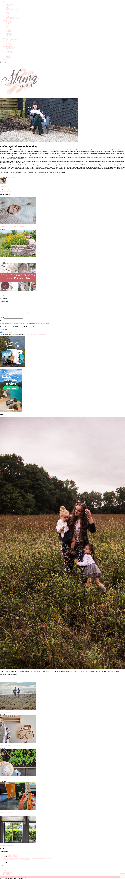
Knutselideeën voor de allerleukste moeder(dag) (14, 293)
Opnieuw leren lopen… (15, 855)
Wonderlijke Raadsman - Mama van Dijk (12, 859)
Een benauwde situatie (5, 712)
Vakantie (8, 43)
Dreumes (8, 8)
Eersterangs (26, 859)
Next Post (9, 191)
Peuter (7, 10)
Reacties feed (6, 873)
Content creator (9, 52)
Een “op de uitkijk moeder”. (7, 845)
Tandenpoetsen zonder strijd (7, 812)
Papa (7, 26)
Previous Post (3, 191)
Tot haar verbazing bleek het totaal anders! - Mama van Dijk (16, 858)
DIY (7, 27)
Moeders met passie (10, 17)
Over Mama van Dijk (11, 47)
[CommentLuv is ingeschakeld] (6, 332)
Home (4, 1)
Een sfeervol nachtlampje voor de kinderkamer (11, 745)
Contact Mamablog (7, 46)
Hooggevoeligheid (10, 16)
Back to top (27, 878)
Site (1, 320)
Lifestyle (5, 20)
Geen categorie (3, 142)
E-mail (2, 317)
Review (7, 55)
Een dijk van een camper (11, 39)
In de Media (11, 48)
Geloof (7, 25)
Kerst (10, 35)
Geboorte (8, 5)
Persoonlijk (8, 22)
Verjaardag (8, 31)
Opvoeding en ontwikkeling (12, 18)
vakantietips (8, 44)
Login (4, 870)
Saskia (4, 854)
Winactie (8, 57)
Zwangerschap (9, 4)
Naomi (4, 856)
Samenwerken (9, 51)
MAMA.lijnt (9, 23)
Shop (4, 59)
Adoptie (7, 13)
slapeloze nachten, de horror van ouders (12, 226)
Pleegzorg (8, 14)
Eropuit (4, 38)
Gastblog (8, 56)
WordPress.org (6, 874)
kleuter (7, 12)
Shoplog (8, 29)
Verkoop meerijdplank (14, 9)
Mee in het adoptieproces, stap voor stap (12, 259)
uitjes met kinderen (10, 40)
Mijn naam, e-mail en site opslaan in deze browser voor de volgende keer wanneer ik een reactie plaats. (25, 323)
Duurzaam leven (9, 21)
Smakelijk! (8, 30)
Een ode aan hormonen (5, 778)
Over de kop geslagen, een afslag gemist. (41, 858)
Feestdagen (8, 33)
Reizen (7, 42)
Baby (7, 7)
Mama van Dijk (11, 177)
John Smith (5, 855)
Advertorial (8, 53)
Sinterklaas (11, 34)
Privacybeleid (12, 49)
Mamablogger (9, 36)
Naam (2, 315)
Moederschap (6, 3)
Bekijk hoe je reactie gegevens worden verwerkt (35, 334)
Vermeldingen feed (7, 872)
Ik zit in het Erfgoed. (12, 856)
